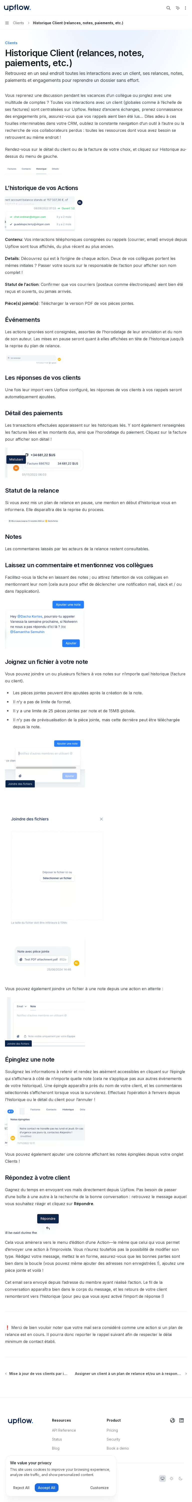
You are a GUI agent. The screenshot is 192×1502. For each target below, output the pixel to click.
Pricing (112, 1430)
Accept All (46, 1488)
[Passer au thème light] (171, 1478)
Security (113, 1439)
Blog (56, 1448)
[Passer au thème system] (162, 1478)
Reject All (21, 1488)
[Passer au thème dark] (180, 1478)
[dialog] (61, 1476)
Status (57, 1439)
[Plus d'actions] (185, 7)
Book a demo (118, 1448)
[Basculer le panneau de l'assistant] (178, 8)
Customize (99, 1488)
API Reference (64, 1430)
